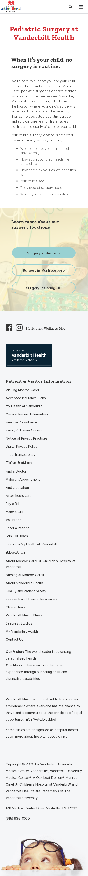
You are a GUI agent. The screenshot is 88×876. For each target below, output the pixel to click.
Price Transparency (20, 454)
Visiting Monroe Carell (22, 390)
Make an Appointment (23, 479)
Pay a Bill (12, 504)
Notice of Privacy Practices (27, 438)
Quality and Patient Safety (26, 591)
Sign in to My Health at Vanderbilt (31, 544)
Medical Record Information (27, 414)
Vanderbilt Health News (24, 615)
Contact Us (14, 639)
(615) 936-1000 (18, 818)
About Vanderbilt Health (24, 583)
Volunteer (13, 520)
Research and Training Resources (31, 599)
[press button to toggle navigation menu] (81, 6)
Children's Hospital (11, 6)
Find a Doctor (16, 471)
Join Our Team (17, 536)
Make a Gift (14, 512)
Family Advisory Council (24, 430)
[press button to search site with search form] (70, 6)
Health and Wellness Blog (46, 328)
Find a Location (17, 487)
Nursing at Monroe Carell (25, 575)
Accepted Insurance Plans (26, 398)
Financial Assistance (21, 422)
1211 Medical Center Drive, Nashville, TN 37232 (41, 808)
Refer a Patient (17, 528)
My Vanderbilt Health (22, 631)
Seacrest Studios (19, 623)
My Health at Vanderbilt (24, 406)
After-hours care (19, 495)
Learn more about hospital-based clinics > (38, 736)
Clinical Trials (15, 607)
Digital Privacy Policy (21, 446)
